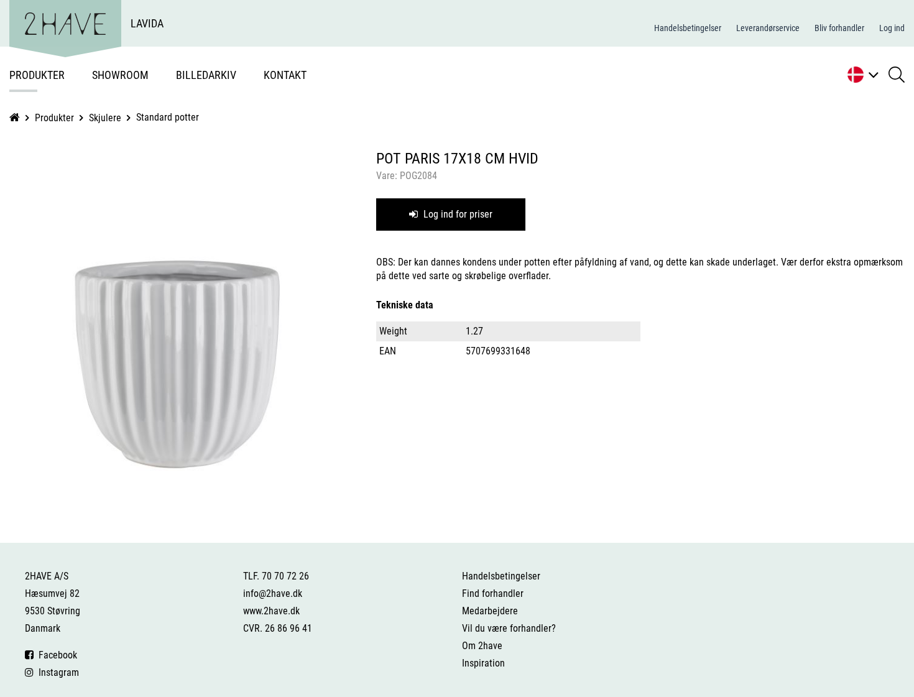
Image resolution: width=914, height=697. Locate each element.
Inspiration (483, 663)
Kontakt (285, 74)
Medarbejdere (490, 611)
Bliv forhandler (839, 28)
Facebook (55, 655)
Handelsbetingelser (687, 28)
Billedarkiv (206, 74)
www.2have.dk (271, 611)
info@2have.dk (272, 593)
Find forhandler (493, 593)
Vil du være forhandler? (509, 628)
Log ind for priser (456, 214)
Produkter (37, 74)
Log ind (892, 28)
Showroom (120, 74)
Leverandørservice (768, 28)
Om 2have (482, 646)
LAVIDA (147, 23)
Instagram (56, 672)
